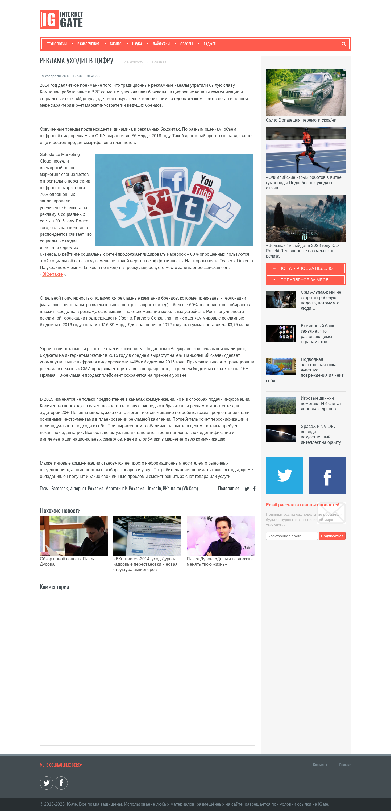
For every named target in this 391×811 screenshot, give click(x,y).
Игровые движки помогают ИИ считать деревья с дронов (322, 403)
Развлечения (88, 44)
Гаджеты (211, 44)
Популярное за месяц (306, 280)
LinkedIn (153, 488)
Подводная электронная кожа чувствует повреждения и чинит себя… (304, 370)
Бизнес (116, 44)
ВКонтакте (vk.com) (180, 488)
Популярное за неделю (306, 268)
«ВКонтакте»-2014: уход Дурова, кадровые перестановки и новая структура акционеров (145, 564)
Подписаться (332, 536)
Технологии (57, 44)
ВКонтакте (52, 274)
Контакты (320, 764)
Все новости (133, 62)
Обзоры (186, 44)
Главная (159, 62)
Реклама (345, 764)
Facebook (59, 488)
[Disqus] (147, 662)
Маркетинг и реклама (124, 488)
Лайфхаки (161, 44)
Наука (137, 44)
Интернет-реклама (86, 488)
